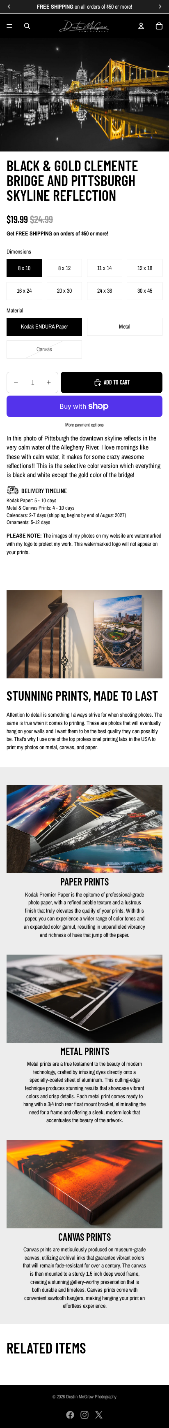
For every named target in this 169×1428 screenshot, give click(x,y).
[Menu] (9, 25)
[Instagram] (84, 1415)
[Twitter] (99, 1415)
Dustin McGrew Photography (91, 1396)
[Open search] (27, 26)
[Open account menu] (141, 26)
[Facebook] (70, 1415)
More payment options (84, 425)
